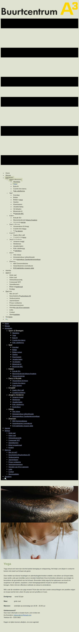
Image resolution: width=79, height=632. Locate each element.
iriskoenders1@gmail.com (22, 615)
